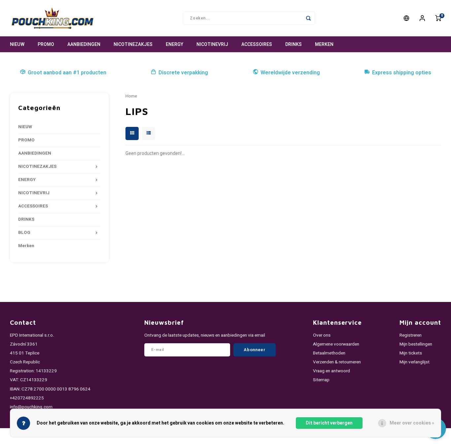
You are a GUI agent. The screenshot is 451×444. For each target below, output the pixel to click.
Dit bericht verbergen (329, 423)
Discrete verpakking (183, 73)
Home (131, 96)
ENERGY (174, 44)
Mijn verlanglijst (414, 362)
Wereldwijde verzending (290, 73)
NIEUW (17, 44)
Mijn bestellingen (415, 344)
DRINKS (293, 44)
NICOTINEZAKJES (133, 44)
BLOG (24, 232)
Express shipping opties (401, 73)
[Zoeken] (308, 18)
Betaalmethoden (329, 353)
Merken (324, 44)
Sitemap (321, 380)
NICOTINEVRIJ (212, 44)
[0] (438, 18)
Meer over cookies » (412, 423)
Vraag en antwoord (331, 371)
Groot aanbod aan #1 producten (67, 73)
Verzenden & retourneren (337, 362)
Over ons (321, 335)
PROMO (46, 44)
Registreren (410, 335)
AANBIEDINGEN (83, 44)
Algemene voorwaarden (336, 344)
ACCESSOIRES (256, 44)
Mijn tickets (410, 353)
